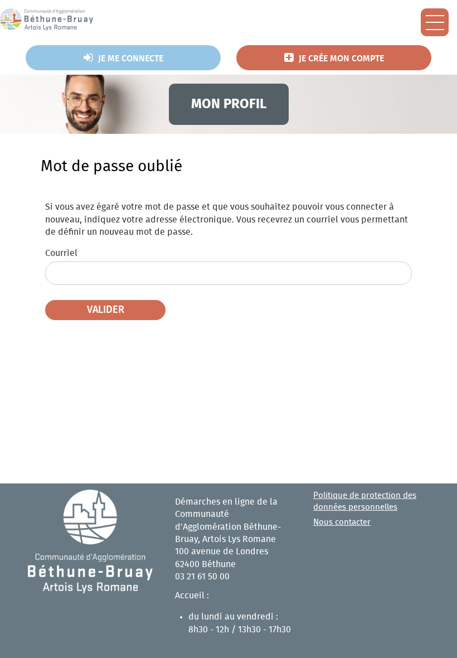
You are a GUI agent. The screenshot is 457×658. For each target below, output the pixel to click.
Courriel (61, 253)
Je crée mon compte (341, 58)
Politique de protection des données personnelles (364, 501)
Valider (105, 310)
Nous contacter (342, 522)
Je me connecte (130, 58)
